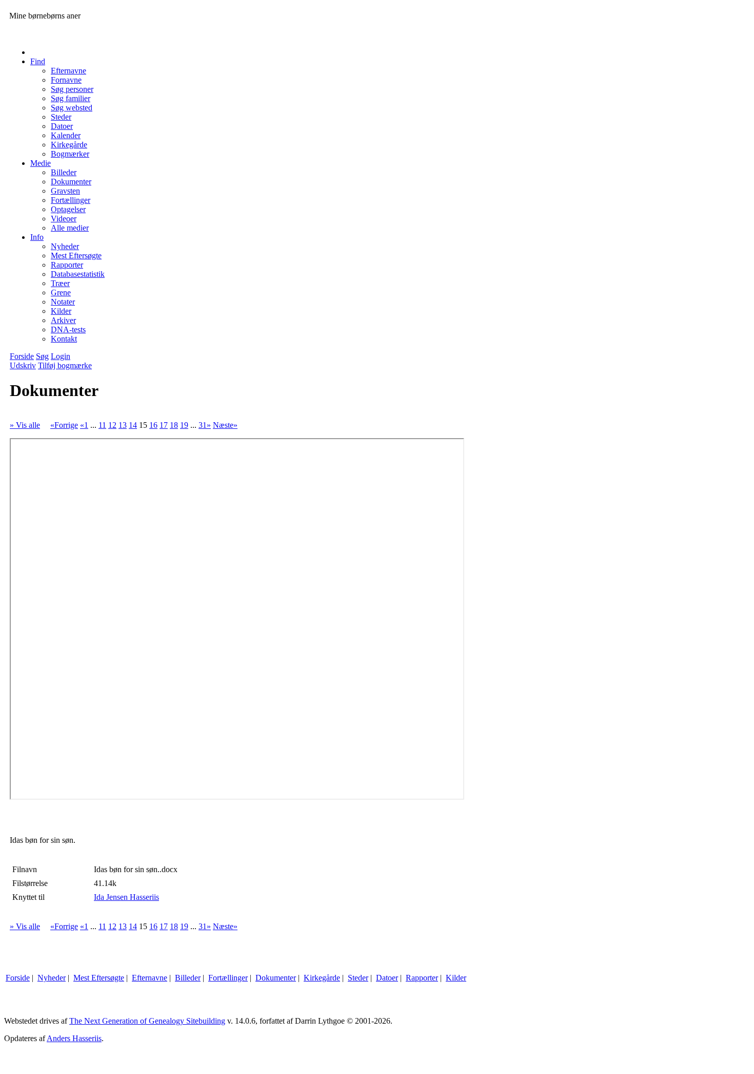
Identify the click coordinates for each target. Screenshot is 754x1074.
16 (153, 425)
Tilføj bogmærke (65, 365)
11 (102, 425)
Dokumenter (275, 977)
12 (112, 425)
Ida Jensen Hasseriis (126, 897)
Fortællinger (228, 977)
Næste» (225, 425)
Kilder (456, 977)
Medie (40, 163)
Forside (22, 356)
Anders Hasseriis (74, 1038)
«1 (84, 425)
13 (122, 425)
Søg (42, 356)
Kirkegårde (322, 977)
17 (164, 425)
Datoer (387, 977)
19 (184, 425)
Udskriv (23, 365)
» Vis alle (25, 425)
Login (60, 356)
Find (37, 61)
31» (205, 425)
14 (133, 425)
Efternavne (149, 977)
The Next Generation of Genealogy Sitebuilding (147, 1020)
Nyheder (51, 977)
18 (174, 425)
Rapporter (422, 977)
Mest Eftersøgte (98, 977)
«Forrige (64, 425)
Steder (358, 977)
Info (37, 237)
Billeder (188, 977)
